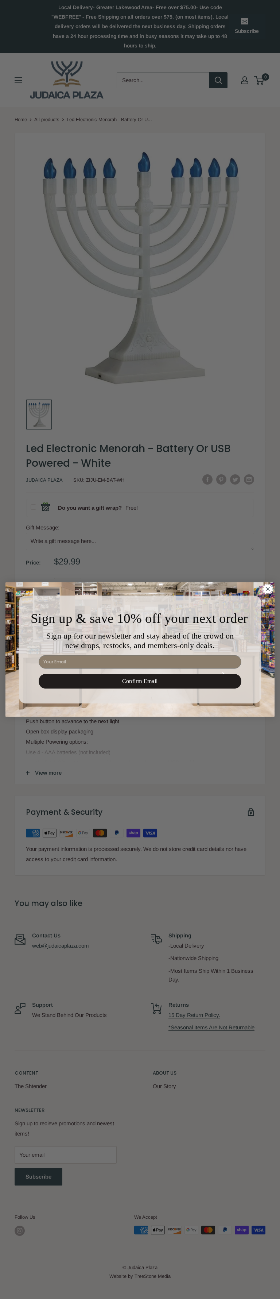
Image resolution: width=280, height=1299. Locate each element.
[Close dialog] (267, 589)
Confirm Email (140, 681)
